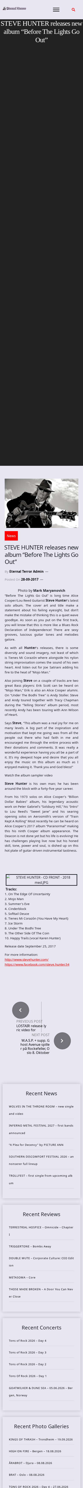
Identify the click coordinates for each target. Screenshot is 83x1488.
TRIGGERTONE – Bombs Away (30, 1246)
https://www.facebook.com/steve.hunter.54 (37, 964)
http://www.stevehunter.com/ (27, 959)
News (11, 535)
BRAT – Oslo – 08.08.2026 (26, 1475)
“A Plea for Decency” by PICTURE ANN (36, 1145)
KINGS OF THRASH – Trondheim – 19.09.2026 (41, 1439)
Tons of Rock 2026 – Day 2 (27, 1364)
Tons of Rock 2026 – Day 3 (27, 1352)
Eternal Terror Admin (26, 571)
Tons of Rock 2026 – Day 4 (27, 1341)
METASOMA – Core (22, 1277)
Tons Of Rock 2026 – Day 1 (28, 1376)
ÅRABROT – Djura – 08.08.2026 (30, 1463)
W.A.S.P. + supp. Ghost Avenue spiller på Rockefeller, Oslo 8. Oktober (35, 1046)
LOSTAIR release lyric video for (31, 1028)
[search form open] (73, 9)
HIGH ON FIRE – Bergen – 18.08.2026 (35, 1451)
